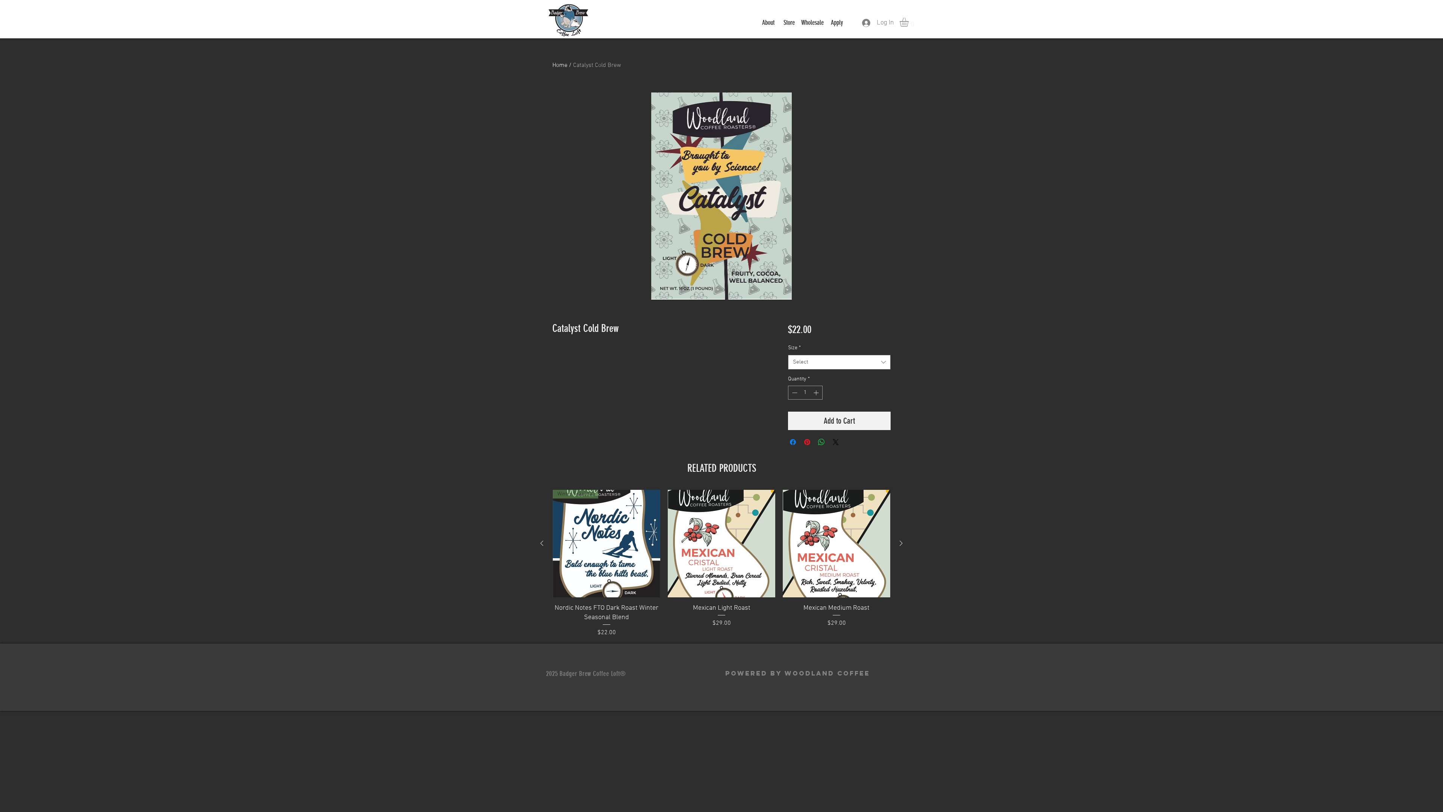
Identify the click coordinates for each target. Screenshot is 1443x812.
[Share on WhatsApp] (821, 442)
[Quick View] (721, 543)
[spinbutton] (805, 392)
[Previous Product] (541, 543)
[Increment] (816, 392)
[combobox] (839, 362)
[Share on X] (835, 442)
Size (794, 348)
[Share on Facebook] (792, 442)
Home (559, 65)
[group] (721, 563)
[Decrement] (794, 392)
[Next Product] (901, 543)
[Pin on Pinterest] (807, 442)
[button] (909, 22)
